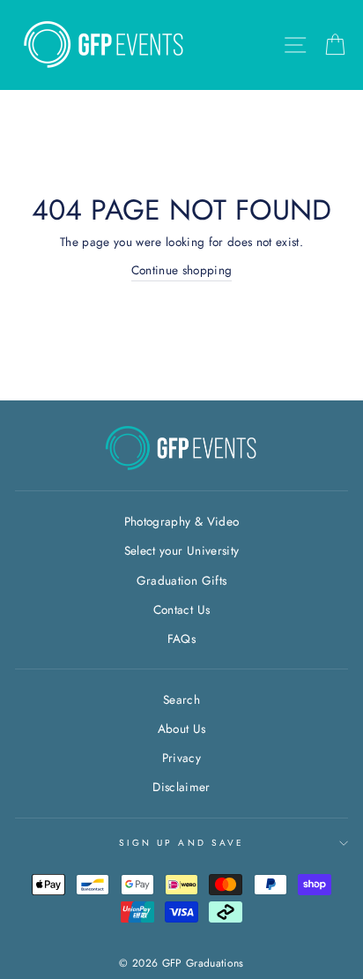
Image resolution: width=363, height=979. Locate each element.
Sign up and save (181, 842)
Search (181, 699)
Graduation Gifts (181, 580)
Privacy (181, 757)
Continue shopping (182, 270)
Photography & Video (181, 521)
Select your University (181, 550)
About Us (182, 728)
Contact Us (181, 609)
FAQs (181, 638)
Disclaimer (181, 787)
